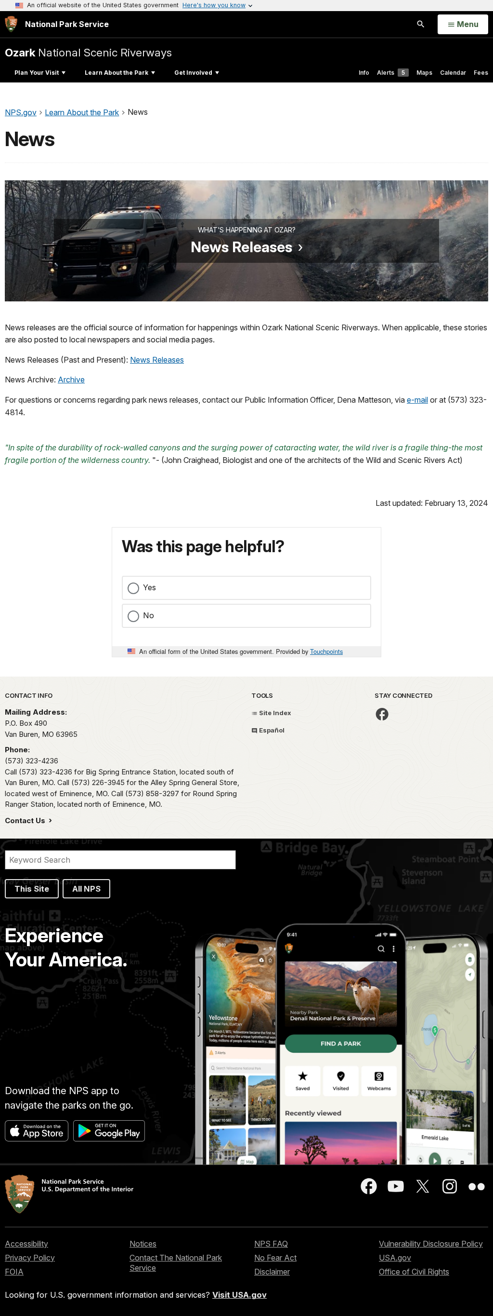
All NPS (86, 889)
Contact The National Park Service (176, 1263)
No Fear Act (275, 1257)
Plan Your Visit (36, 72)
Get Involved (193, 72)
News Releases (241, 247)
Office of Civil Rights (414, 1271)
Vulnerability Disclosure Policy (431, 1243)
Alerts (391, 72)
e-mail (417, 400)
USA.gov (395, 1257)
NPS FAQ (271, 1243)
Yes (149, 587)
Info (364, 72)
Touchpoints (326, 651)
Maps (424, 72)
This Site (31, 889)
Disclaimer (272, 1271)
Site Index (274, 713)
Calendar (453, 72)
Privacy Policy (30, 1257)
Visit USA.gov (239, 1295)
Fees (481, 72)
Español (271, 730)
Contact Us (26, 820)
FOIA (14, 1271)
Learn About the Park (116, 72)
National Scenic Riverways (88, 52)
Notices (143, 1243)
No (148, 615)
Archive (71, 379)
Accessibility (26, 1243)
